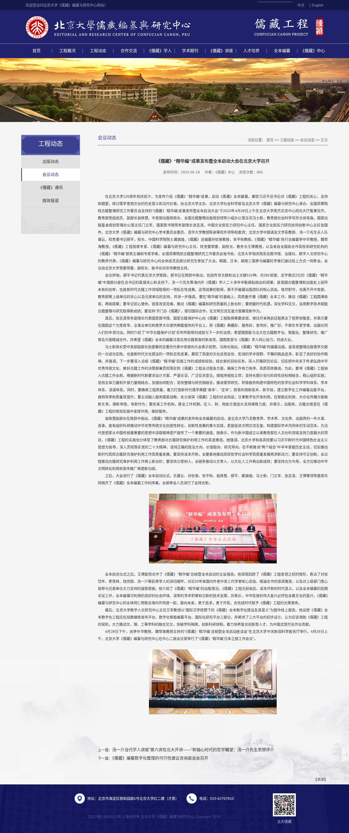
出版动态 (50, 161)
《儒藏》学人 (159, 51)
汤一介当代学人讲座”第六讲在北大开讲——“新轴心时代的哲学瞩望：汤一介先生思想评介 (193, 750)
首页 (36, 51)
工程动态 (98, 51)
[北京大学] (38, 27)
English (317, 5)
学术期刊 (190, 51)
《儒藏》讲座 (220, 51)
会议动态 (50, 174)
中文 (301, 5)
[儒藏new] (120, 27)
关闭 (320, 779)
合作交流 (129, 51)
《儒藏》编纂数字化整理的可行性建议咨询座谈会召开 (160, 758)
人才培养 (251, 51)
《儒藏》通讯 (50, 187)
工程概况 (67, 51)
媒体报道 (50, 200)
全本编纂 (282, 51)
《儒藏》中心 (312, 51)
